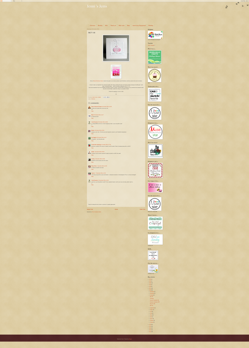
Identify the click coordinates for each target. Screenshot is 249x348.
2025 (150, 281)
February (152, 320)
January (151, 322)
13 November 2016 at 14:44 (103, 180)
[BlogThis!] (105, 97)
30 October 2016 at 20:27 (101, 137)
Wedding (150, 25)
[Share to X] (106, 97)
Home (116, 209)
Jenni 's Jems (97, 6)
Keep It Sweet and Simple (96, 106)
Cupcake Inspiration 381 (154, 300)
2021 (150, 284)
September (152, 307)
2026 (150, 279)
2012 (150, 329)
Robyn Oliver (94, 165)
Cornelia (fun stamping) (96, 144)
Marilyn (92, 130)
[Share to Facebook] (107, 97)
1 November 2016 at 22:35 (102, 165)
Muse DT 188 (152, 303)
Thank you (113, 25)
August (151, 309)
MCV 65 (151, 305)
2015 (150, 324)
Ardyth (92, 151)
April (151, 316)
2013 (150, 328)
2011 (150, 331)
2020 (150, 286)
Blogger (130, 339)
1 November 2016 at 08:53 (99, 151)
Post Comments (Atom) (96, 211)
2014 (150, 326)
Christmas (92, 25)
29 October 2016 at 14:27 (98, 114)
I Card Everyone (94, 180)
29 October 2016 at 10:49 (107, 106)
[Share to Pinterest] (109, 97)
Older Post (142, 209)
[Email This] (104, 97)
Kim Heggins (94, 137)
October (151, 295)
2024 (150, 282)
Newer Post (90, 209)
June (151, 313)
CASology (152, 298)
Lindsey (93, 158)
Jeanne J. (93, 173)
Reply (92, 111)
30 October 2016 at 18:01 (99, 130)
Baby (128, 25)
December (152, 291)
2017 (150, 288)
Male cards (122, 25)
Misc (106, 25)
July (151, 311)
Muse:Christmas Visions (98, 80)
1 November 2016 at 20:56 (100, 158)
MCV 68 (151, 296)
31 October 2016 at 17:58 (106, 144)
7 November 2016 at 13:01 (101, 173)
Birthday (100, 25)
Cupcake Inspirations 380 (154, 301)
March (151, 318)
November (152, 293)
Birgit (92, 114)
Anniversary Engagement (139, 25)
